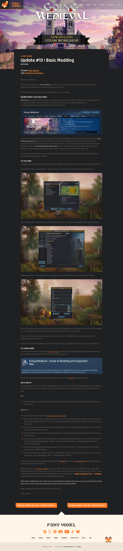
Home (74, 5)
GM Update (29, 73)
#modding (62, 461)
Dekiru (79, 546)
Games (81, 5)
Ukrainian (98, 474)
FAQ (119, 5)
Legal (84, 538)
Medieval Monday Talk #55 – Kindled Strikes (87, 505)
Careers (102, 5)
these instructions (53, 351)
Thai (89, 474)
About (88, 5)
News (94, 5)
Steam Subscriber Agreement (56, 416)
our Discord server (80, 461)
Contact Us (111, 5)
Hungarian (84, 474)
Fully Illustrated (68, 546)
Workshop (71, 378)
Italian (77, 474)
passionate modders (42, 469)
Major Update (38, 73)
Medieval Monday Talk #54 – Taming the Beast (36, 505)
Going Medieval (33, 71)
